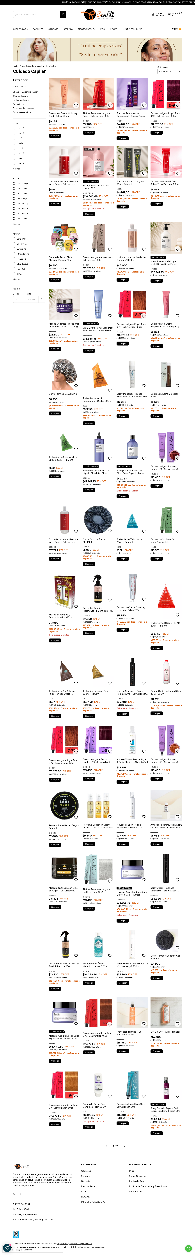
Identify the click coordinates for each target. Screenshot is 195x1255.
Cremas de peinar (21, 96)
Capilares (38, 29)
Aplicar (42, 299)
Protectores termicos (22, 112)
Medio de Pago (137, 1181)
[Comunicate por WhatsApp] (188, 1248)
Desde (16, 294)
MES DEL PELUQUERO (132, 29)
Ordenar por (162, 67)
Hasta (28, 294)
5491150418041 (21, 1204)
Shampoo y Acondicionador (25, 92)
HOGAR (113, 29)
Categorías (19, 29)
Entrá (158, 13)
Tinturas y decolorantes (23, 108)
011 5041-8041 (21, 1209)
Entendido (27, 1250)
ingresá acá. (62, 1243)
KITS (102, 29)
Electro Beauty (86, 29)
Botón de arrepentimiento (80, 1243)
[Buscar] (63, 14)
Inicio (15, 66)
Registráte (160, 15)
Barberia (68, 29)
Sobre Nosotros (137, 1176)
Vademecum (135, 1191)
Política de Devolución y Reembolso (148, 1186)
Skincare (53, 29)
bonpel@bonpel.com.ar (25, 1214)
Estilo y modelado (20, 100)
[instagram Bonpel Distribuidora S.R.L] (14, 1194)
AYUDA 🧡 (176, 29)
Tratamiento (18, 104)
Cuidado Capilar (27, 66)
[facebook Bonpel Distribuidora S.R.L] (21, 1194)
